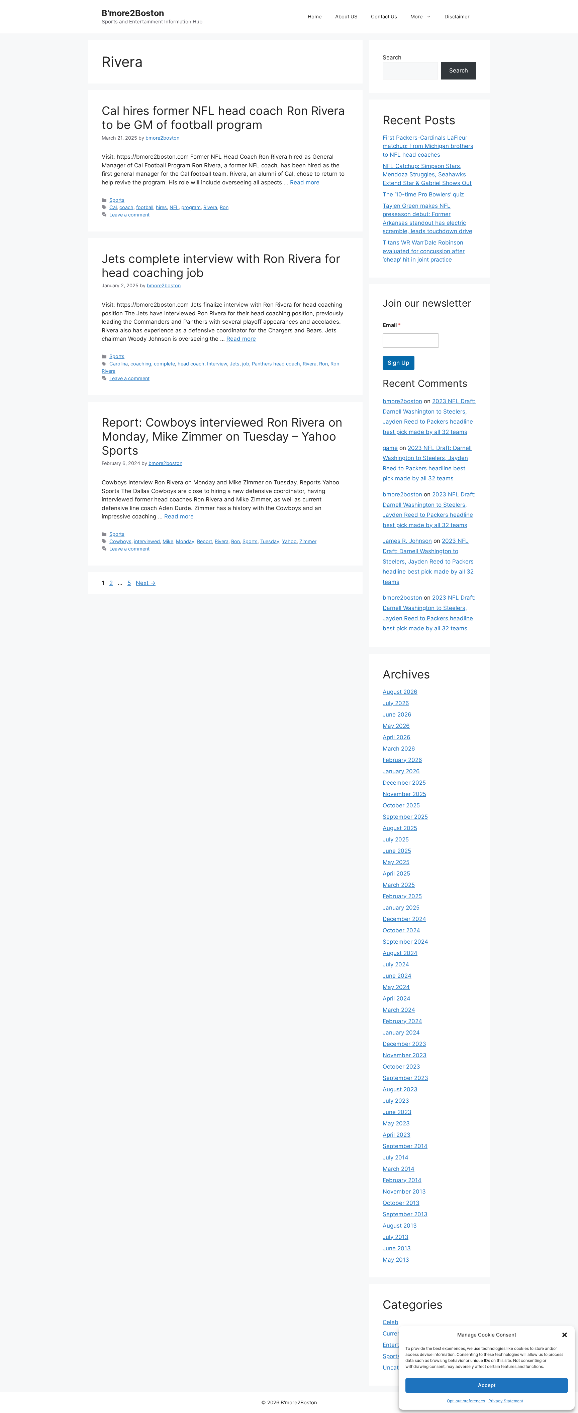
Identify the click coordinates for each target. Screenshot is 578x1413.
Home (315, 16)
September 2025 (405, 816)
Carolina (118, 363)
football (144, 207)
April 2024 (396, 998)
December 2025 (404, 782)
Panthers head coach (276, 363)
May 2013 (396, 1259)
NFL (174, 207)
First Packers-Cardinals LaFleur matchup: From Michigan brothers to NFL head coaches (428, 146)
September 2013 (405, 1214)
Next (146, 583)
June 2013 (397, 1248)
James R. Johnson (407, 540)
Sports (116, 200)
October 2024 (401, 930)
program (191, 207)
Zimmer (307, 541)
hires (161, 207)
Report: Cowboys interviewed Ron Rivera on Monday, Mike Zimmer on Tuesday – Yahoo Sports (222, 436)
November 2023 (404, 1055)
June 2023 (397, 1112)
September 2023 (405, 1078)
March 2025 (399, 885)
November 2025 (404, 794)
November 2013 (404, 1191)
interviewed (147, 541)
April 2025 (396, 873)
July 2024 (396, 964)
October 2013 (401, 1203)
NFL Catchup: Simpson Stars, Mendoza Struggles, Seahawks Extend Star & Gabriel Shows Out (427, 174)
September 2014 (405, 1146)
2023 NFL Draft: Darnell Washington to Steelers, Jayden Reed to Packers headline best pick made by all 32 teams (428, 561)
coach (126, 207)
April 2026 (396, 737)
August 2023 (400, 1089)
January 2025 (401, 907)
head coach (191, 363)
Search (392, 57)
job (245, 363)
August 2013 (400, 1225)
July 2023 (396, 1100)
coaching (140, 363)
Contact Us (384, 16)
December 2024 (404, 919)
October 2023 (401, 1066)
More (416, 16)
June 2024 (397, 975)
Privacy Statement (505, 1400)
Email (392, 325)
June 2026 (397, 714)
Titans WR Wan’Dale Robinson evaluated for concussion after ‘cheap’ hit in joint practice (424, 251)
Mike (168, 541)
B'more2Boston (133, 13)
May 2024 (396, 987)
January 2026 (401, 771)
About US (346, 16)
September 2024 (405, 941)
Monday (185, 541)
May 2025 (396, 862)
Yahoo (289, 541)
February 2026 (402, 760)
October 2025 (401, 805)
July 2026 (396, 703)
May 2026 (396, 726)
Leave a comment (129, 214)
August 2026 (400, 691)
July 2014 (395, 1157)
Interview (217, 363)
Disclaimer (457, 16)
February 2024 (402, 1021)
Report (204, 541)
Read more (304, 182)
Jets (234, 363)
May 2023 (396, 1123)
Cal (113, 207)
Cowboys (120, 541)
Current (393, 1333)
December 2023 (404, 1044)
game (390, 448)
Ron (224, 207)
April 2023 (396, 1134)
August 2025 (400, 828)
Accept (487, 1385)
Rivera (210, 207)
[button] (564, 1334)
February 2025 (402, 896)
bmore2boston (402, 401)
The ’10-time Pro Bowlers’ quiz (423, 194)
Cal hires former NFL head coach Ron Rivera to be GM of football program (223, 118)
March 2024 (399, 1009)
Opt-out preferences (466, 1400)
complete (164, 363)
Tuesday (269, 541)
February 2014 (402, 1180)
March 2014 (398, 1168)
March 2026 (399, 748)
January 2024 (401, 1032)
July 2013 (395, 1237)
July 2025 (396, 839)
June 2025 (397, 850)
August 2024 (400, 953)
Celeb (390, 1322)
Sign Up (398, 362)
